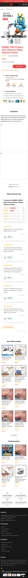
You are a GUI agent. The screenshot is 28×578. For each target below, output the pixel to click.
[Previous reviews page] (17, 331)
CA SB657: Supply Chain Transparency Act (10, 535)
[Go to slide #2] (18, 41)
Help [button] (25, 576)
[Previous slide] (2, 24)
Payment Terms (4, 544)
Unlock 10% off (3, 571)
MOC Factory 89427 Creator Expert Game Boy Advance (20, 379)
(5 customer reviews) (13, 55)
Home (2, 9)
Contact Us (3, 549)
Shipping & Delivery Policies (7, 542)
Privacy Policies (4, 531)
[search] (23, 4)
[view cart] (26, 4)
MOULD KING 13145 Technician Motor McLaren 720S (6, 403)
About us (3, 526)
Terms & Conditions (5, 529)
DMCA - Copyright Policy (6, 533)
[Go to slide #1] (10, 41)
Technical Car (9, 9)
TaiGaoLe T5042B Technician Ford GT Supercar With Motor (19, 425)
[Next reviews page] (25, 331)
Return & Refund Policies (6, 546)
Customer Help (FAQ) (5, 551)
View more (14, 435)
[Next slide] (25, 24)
